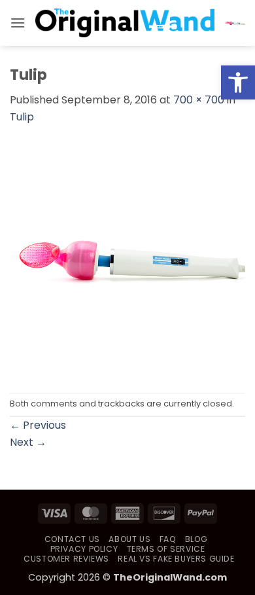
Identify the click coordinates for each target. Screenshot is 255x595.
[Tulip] (127, 258)
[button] (238, 82)
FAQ (168, 539)
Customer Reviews (66, 558)
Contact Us (72, 539)
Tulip (22, 116)
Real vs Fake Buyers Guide (176, 558)
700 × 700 (198, 99)
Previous (38, 425)
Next (28, 442)
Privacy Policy (84, 548)
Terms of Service (166, 548)
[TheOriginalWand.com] (124, 23)
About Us (129, 539)
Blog (196, 539)
